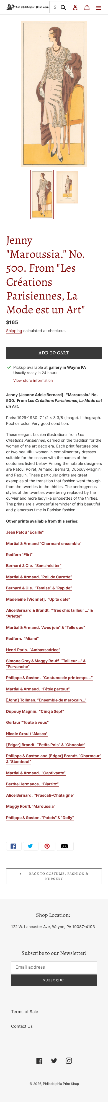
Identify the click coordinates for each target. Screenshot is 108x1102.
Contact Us (22, 1026)
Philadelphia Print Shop (61, 1084)
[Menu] (98, 7)
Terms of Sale (24, 1011)
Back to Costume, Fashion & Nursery (58, 876)
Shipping (14, 330)
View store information (33, 380)
